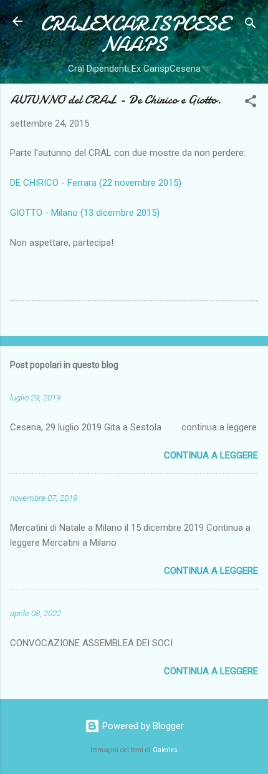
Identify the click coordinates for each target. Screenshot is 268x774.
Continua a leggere (211, 455)
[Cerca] (250, 25)
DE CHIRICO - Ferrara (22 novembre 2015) (95, 182)
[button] (250, 103)
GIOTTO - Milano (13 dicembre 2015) (85, 212)
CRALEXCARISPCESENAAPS (134, 34)
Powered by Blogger (142, 726)
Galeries (165, 750)
